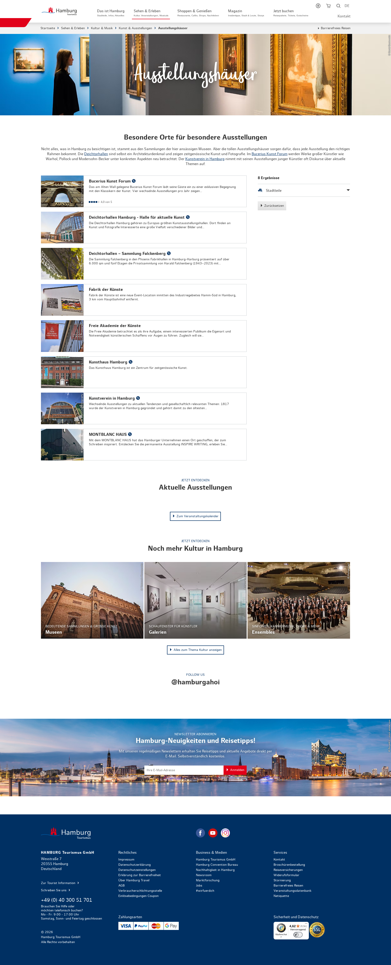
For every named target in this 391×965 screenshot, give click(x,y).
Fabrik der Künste (144, 300)
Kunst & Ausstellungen (135, 28)
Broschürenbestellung (289, 864)
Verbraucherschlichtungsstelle (140, 890)
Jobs (199, 885)
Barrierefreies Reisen (335, 28)
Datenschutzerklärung (134, 864)
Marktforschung (207, 880)
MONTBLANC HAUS (144, 444)
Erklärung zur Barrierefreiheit (139, 875)
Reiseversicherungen (288, 870)
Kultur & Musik (102, 28)
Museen (92, 600)
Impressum (126, 859)
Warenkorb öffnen (328, 7)
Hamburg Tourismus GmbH (215, 859)
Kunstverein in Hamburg (204, 159)
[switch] (298, 934)
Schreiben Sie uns (54, 890)
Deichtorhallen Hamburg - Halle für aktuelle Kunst (144, 227)
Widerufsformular (286, 875)
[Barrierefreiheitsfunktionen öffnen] (318, 7)
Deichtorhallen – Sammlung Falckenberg (144, 264)
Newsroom (204, 875)
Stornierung (282, 880)
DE (347, 6)
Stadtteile (273, 190)
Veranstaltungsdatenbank (292, 890)
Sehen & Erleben (73, 28)
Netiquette (281, 896)
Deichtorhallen (96, 154)
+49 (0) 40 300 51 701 (66, 900)
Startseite (48, 28)
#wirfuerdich (205, 890)
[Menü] (306, 924)
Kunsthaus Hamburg (144, 372)
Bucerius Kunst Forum (269, 154)
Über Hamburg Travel (133, 880)
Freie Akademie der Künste (144, 336)
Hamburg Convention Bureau (217, 864)
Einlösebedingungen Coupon (138, 896)
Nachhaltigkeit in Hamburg (215, 870)
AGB (121, 885)
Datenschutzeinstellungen (137, 870)
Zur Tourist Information (58, 883)
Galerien (195, 600)
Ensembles (299, 600)
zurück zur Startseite (118, 833)
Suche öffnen (338, 7)
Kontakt (344, 16)
